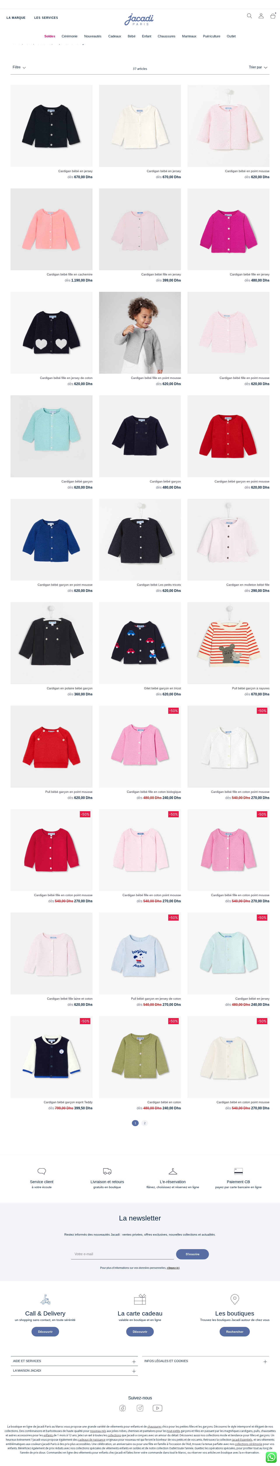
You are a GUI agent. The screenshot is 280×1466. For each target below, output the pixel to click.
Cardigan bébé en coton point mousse (243, 1102)
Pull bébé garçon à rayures (251, 688)
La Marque (16, 17)
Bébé (131, 36)
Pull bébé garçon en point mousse (69, 792)
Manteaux (189, 36)
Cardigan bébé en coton (164, 1102)
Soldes (49, 36)
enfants (48, 1435)
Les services (46, 17)
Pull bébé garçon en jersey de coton (156, 998)
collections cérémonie (248, 1444)
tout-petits (173, 1431)
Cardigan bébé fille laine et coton (70, 998)
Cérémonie (70, 36)
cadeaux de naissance (91, 1440)
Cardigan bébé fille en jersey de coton (66, 378)
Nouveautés (93, 36)
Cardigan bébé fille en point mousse (156, 378)
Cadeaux (114, 36)
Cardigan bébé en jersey (75, 171)
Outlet (231, 36)
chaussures (154, 1426)
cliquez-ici (173, 1267)
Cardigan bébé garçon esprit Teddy (68, 1102)
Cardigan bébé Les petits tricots (159, 584)
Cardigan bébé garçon (77, 481)
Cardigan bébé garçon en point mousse (242, 481)
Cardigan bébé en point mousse (247, 171)
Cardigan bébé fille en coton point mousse (240, 792)
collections (114, 1435)
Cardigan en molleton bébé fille (248, 584)
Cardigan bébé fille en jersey (161, 274)
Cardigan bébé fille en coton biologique (154, 792)
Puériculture (211, 36)
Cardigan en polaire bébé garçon (70, 688)
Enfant (146, 36)
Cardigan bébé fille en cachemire (70, 274)
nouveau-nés (98, 1431)
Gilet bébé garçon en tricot (162, 688)
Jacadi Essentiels (242, 1440)
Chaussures (166, 36)
